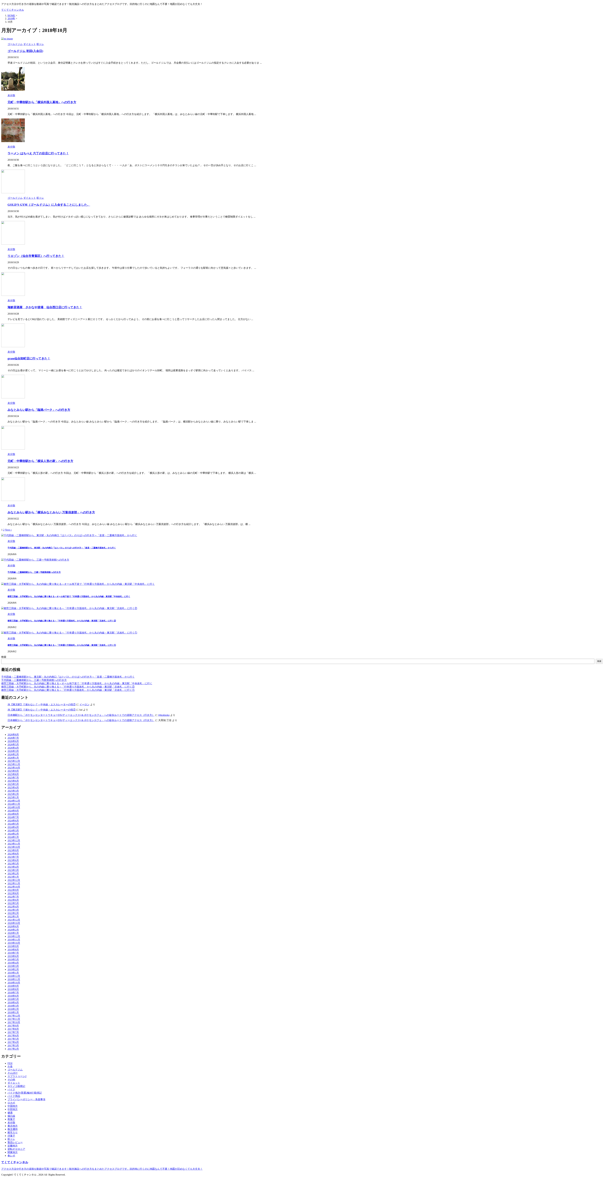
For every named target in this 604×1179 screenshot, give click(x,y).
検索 (3, 657)
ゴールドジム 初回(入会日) (25, 51)
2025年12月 (14, 761)
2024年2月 (13, 833)
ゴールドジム (15, 1069)
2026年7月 (13, 738)
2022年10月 (14, 886)
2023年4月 (13, 867)
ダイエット (14, 1082)
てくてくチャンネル (12, 10)
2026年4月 (13, 747)
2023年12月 (14, 840)
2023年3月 (13, 870)
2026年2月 (13, 754)
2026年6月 (13, 741)
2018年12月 (14, 976)
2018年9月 (13, 986)
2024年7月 (13, 817)
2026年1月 (13, 757)
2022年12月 (14, 880)
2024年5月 (13, 824)
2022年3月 (13, 910)
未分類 (11, 1122)
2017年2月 (13, 1048)
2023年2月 (13, 873)
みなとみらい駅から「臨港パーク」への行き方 (39, 409)
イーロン (84, 704)
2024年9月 (13, 810)
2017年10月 (14, 1022)
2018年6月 (13, 996)
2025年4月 (13, 787)
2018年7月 (13, 992)
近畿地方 (13, 1145)
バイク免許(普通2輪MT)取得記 (25, 1092)
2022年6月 (13, 900)
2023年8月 (13, 853)
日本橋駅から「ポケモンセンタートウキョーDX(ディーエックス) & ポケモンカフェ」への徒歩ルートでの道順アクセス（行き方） (81, 715)
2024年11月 (14, 804)
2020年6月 (13, 926)
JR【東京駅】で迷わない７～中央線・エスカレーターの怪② (42, 704)
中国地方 (13, 1106)
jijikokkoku (164, 715)
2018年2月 (13, 1009)
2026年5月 (13, 744)
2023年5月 (13, 863)
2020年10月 (14, 923)
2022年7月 (13, 896)
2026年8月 (13, 734)
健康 (10, 1112)
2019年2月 (13, 969)
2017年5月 (13, 1039)
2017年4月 (13, 1042)
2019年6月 (13, 956)
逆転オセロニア (16, 1149)
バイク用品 (14, 1096)
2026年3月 (13, 751)
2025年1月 (13, 797)
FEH (10, 1063)
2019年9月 (13, 946)
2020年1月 (13, 933)
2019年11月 (14, 939)
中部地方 (13, 1109)
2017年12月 (14, 1015)
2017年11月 (14, 1019)
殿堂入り (13, 1132)
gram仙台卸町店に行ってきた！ (29, 358)
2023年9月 (13, 850)
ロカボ (11, 1102)
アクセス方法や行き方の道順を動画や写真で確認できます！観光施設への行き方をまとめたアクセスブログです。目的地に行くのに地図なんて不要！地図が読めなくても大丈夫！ (102, 1169)
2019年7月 (13, 953)
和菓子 (11, 1119)
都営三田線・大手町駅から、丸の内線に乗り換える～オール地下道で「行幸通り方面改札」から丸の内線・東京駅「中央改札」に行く (69, 596)
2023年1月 (13, 876)
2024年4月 (13, 827)
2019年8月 (13, 949)
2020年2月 (13, 929)
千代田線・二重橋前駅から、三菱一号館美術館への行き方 (34, 572)
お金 (10, 1066)
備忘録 (11, 1116)
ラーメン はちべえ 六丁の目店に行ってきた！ (38, 153)
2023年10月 (14, 847)
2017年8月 (13, 1029)
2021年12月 (14, 919)
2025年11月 (14, 764)
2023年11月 (14, 843)
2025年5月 (13, 784)
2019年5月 (13, 959)
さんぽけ (13, 1073)
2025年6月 (13, 781)
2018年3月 (13, 1005)
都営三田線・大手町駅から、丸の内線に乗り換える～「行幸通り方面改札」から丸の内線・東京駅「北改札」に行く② (62, 621)
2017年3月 (13, 1045)
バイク (11, 1089)
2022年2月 (13, 913)
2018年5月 (13, 999)
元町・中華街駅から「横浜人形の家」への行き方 (40, 461)
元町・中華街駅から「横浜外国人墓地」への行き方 (42, 102)
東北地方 (13, 1125)
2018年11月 (14, 979)
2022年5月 (13, 903)
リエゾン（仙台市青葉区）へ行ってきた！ (36, 256)
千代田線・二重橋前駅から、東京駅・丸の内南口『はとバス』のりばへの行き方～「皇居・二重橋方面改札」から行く (62, 548)
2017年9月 (13, 1025)
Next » (8, 529)
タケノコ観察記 (16, 1086)
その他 (11, 1079)
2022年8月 (13, 893)
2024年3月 (13, 830)
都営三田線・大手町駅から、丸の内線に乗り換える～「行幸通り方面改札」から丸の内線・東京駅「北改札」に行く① (62, 645)
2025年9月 (13, 771)
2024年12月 (14, 800)
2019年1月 (13, 972)
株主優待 (13, 1129)
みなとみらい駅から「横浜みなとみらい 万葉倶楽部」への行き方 (51, 512)
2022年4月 (13, 906)
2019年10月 (14, 943)
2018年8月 (13, 989)
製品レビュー (15, 1142)
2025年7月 (13, 777)
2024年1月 (13, 837)
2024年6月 (13, 820)
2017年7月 (13, 1032)
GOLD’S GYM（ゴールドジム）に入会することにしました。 (49, 204)
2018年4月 (13, 1002)
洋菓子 (11, 1135)
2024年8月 (13, 814)
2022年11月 (14, 883)
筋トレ (11, 1139)
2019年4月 (13, 962)
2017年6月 (13, 1035)
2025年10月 (14, 767)
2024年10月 (14, 807)
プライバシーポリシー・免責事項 (26, 1099)
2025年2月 (13, 794)
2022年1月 (13, 916)
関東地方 (13, 1152)
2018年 (11, 18)
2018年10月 (14, 982)
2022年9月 (13, 890)
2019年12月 (14, 936)
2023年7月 (13, 857)
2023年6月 (13, 860)
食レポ (11, 1155)
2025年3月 (13, 790)
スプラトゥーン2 (17, 1076)
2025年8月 (13, 774)
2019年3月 (13, 966)
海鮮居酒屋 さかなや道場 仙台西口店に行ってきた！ (45, 307)
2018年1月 (13, 1012)
